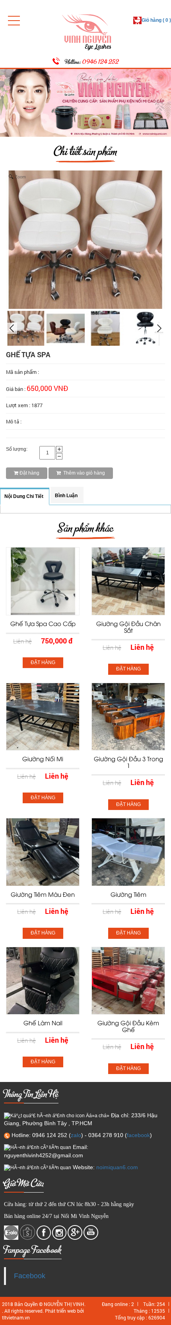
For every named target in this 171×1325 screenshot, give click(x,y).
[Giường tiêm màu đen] (42, 851)
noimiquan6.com (117, 1167)
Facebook (29, 1276)
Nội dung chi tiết (23, 496)
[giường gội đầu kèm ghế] (128, 980)
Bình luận (66, 495)
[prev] (11, 328)
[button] (14, 20)
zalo (76, 1135)
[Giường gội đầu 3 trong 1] (128, 716)
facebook (138, 1135)
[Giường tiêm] (128, 851)
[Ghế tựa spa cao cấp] (42, 581)
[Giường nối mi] (42, 716)
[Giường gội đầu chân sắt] (128, 581)
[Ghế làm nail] (42, 980)
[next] (159, 328)
